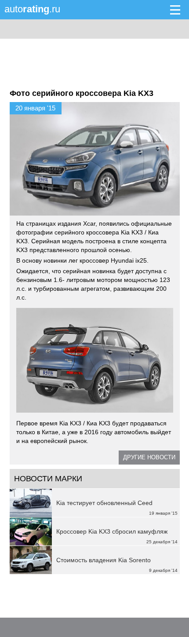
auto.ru (32, 9)
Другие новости (149, 457)
